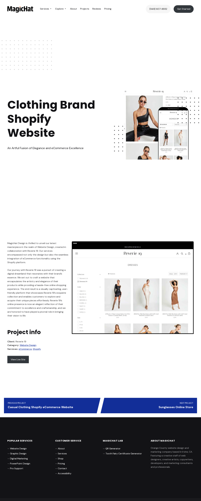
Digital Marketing (19, 458)
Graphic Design (18, 453)
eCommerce (25, 349)
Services (44, 8)
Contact (62, 468)
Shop (60, 458)
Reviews (96, 8)
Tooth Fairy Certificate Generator (124, 453)
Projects (84, 8)
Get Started (183, 8)
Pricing (107, 8)
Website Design (28, 345)
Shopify (37, 349)
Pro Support (16, 468)
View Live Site (18, 359)
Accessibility (64, 473)
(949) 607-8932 (158, 8)
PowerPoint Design (20, 463)
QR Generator (113, 448)
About (73, 8)
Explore (59, 8)
